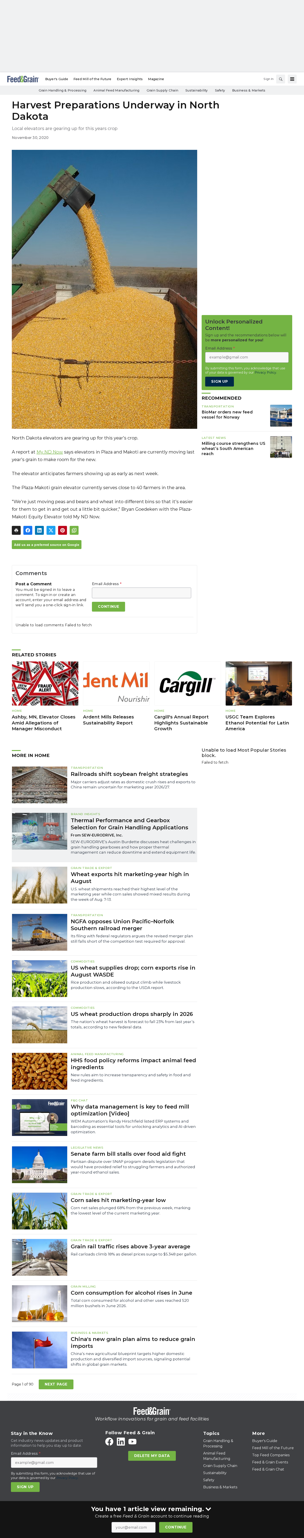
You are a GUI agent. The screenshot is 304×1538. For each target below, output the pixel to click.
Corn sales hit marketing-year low (118, 1200)
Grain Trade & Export (91, 868)
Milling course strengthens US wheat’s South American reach (233, 448)
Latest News (214, 437)
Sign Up (219, 381)
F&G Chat (79, 1100)
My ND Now (49, 452)
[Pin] (62, 530)
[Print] (16, 530)
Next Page (56, 1384)
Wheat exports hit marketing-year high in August (130, 877)
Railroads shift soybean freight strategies (129, 774)
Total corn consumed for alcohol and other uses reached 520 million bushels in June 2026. (130, 1303)
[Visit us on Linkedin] (121, 1442)
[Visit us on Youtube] (132, 1442)
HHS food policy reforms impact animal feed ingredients (133, 1063)
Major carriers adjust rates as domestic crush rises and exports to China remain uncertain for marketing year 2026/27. (133, 784)
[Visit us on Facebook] (109, 1442)
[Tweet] (51, 530)
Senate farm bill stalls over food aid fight (128, 1154)
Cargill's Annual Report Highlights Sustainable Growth (181, 722)
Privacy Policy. (266, 372)
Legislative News (87, 1147)
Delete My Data (152, 1456)
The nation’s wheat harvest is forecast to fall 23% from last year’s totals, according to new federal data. (133, 1024)
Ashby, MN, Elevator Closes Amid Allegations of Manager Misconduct (43, 722)
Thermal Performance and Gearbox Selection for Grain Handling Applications (129, 823)
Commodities (83, 961)
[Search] (280, 79)
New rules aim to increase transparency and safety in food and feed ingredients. (131, 1077)
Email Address (107, 584)
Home (17, 710)
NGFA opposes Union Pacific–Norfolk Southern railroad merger (122, 925)
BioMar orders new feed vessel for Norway (227, 414)
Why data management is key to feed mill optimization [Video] (130, 1110)
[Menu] (292, 79)
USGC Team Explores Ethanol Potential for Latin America (257, 722)
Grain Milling (83, 1286)
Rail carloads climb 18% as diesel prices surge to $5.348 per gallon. (134, 1254)
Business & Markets (89, 1333)
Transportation (218, 406)
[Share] (27, 530)
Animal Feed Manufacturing (97, 1054)
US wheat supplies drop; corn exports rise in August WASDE (133, 971)
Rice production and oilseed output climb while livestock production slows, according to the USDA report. (126, 985)
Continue (175, 1527)
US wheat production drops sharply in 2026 (132, 1014)
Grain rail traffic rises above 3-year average (130, 1246)
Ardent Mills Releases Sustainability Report (108, 720)
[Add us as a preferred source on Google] (74, 530)
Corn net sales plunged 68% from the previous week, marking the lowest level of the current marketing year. (131, 1210)
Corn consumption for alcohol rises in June (131, 1293)
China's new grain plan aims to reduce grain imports (133, 1342)
